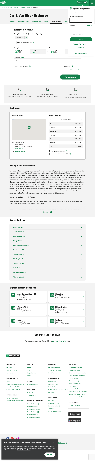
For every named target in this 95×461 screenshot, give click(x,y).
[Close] (54, 442)
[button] (92, 3)
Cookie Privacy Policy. (24, 450)
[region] (29, 449)
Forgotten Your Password (80, 44)
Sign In (81, 39)
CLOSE (49, 454)
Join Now (80, 48)
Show (88, 25)
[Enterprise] (3, 3)
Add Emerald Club (80, 53)
